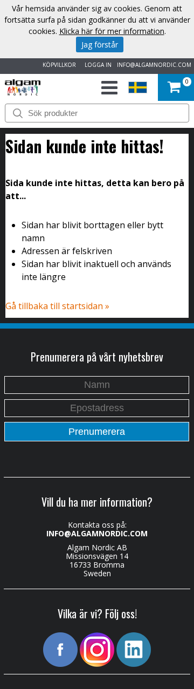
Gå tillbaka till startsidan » (57, 306)
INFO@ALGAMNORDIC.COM (154, 65)
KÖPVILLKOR (57, 65)
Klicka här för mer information (111, 31)
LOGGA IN (96, 65)
